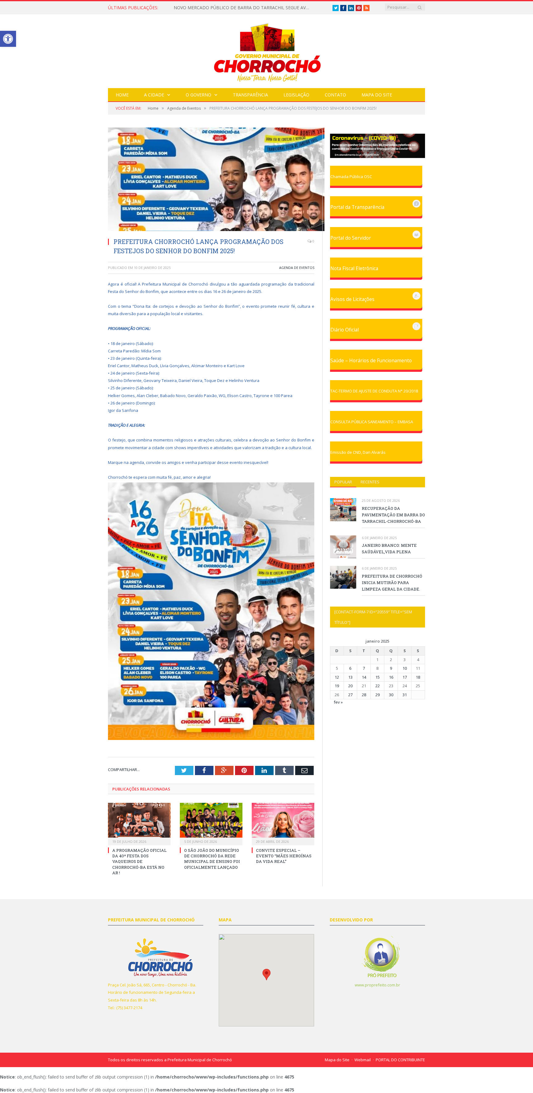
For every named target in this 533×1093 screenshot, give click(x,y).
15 (377, 677)
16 (391, 677)
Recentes (370, 482)
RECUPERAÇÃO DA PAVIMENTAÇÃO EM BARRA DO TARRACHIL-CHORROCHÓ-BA (393, 515)
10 (405, 668)
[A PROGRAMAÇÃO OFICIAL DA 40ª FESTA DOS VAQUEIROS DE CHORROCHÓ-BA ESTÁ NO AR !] (139, 823)
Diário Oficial (344, 329)
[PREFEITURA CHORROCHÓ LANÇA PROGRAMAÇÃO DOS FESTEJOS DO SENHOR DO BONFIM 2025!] (211, 180)
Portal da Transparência (357, 207)
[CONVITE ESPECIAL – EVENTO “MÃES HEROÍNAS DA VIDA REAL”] (283, 823)
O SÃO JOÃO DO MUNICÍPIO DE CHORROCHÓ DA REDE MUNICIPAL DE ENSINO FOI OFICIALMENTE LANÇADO (212, 858)
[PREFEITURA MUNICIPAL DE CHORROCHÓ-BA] (266, 50)
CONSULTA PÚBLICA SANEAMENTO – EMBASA (371, 422)
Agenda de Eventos (296, 267)
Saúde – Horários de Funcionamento (371, 360)
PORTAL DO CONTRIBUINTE (400, 1060)
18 (418, 677)
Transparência (250, 95)
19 (337, 686)
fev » (338, 702)
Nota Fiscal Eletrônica (354, 268)
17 (405, 677)
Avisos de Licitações (352, 299)
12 (337, 677)
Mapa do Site (377, 95)
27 (350, 694)
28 (364, 694)
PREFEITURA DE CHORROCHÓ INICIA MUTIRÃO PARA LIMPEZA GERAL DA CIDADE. (392, 582)
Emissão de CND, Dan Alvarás (358, 452)
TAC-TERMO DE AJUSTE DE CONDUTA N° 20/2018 (374, 391)
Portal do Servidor (350, 237)
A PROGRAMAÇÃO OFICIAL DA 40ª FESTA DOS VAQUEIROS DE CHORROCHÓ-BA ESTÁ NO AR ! (139, 861)
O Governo (198, 95)
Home (122, 95)
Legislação (296, 95)
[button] (266, 974)
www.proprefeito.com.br (377, 985)
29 (377, 694)
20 (350, 686)
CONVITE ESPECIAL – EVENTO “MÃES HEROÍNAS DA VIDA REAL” (284, 855)
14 (364, 677)
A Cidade (154, 95)
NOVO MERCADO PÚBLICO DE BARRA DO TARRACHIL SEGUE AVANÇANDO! (243, 7)
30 (391, 694)
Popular (343, 482)
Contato (335, 95)
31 (405, 694)
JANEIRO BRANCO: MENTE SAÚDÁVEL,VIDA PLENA (389, 548)
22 (377, 686)
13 (350, 677)
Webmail (362, 1060)
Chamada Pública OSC (351, 176)
